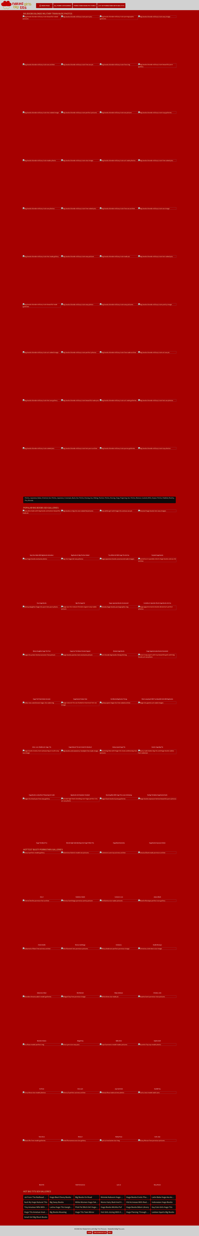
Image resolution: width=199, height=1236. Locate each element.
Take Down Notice (99, 1232)
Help (110, 1232)
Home (89, 1232)
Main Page (46, 6)
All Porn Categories (62, 6)
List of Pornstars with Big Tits (111, 6)
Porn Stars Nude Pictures (85, 6)
